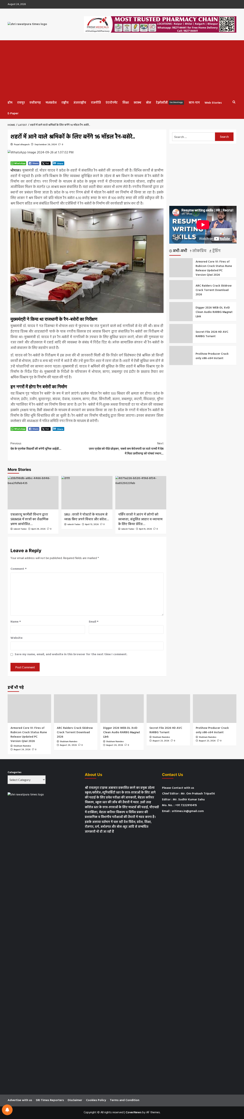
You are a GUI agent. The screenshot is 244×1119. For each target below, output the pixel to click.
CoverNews (133, 1112)
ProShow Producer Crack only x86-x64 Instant (212, 356)
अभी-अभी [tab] (179, 251)
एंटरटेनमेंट (112, 102)
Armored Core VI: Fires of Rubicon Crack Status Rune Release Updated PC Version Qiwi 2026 (214, 268)
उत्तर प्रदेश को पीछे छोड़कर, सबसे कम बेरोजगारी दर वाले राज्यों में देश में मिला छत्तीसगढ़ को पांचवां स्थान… (126, 448)
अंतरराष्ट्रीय (79, 102)
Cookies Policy (96, 1100)
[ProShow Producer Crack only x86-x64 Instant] (214, 708)
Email (94, 622)
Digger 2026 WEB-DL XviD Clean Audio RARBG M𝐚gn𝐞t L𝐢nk (214, 312)
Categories (14, 772)
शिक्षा (125, 102)
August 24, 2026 (22, 749)
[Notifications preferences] (7, 1109)
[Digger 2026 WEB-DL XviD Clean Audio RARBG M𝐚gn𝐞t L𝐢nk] (122, 708)
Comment (18, 569)
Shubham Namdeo (22, 746)
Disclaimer (75, 1100)
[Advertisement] (122, 69)
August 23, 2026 (160, 741)
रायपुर (21, 102)
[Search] (234, 102)
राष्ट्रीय (65, 102)
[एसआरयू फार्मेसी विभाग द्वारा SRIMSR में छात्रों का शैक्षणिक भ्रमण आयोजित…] (33, 492)
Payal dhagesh (22, 145)
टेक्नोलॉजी (169, 102)
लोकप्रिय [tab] (198, 251)
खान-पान (194, 102)
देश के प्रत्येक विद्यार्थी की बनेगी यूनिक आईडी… (35, 445)
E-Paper (13, 113)
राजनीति (96, 102)
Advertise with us (20, 1100)
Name (15, 622)
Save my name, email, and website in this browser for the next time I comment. (71, 654)
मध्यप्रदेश (51, 102)
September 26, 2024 (46, 145)
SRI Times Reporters (50, 1100)
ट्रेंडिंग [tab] (216, 251)
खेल (148, 102)
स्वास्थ (137, 102)
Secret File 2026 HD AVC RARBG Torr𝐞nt (212, 334)
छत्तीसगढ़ (35, 102)
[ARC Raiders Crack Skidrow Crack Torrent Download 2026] (75, 708)
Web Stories (213, 102)
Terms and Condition (124, 1100)
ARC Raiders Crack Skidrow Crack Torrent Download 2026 (214, 290)
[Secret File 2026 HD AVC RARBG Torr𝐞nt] (168, 708)
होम (10, 102)
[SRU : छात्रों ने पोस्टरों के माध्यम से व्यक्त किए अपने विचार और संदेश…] (86, 492)
